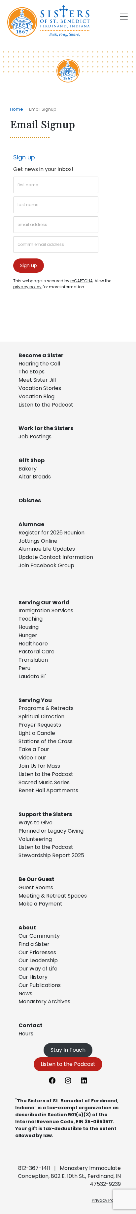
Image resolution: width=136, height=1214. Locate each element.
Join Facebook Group (46, 565)
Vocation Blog (36, 396)
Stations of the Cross (45, 741)
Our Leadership (38, 960)
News (25, 993)
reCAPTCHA (81, 281)
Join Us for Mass (39, 766)
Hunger (27, 635)
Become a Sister (40, 355)
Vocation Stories (39, 388)
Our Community (39, 936)
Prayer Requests (39, 725)
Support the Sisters (45, 814)
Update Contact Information (55, 557)
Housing (28, 627)
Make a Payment (40, 904)
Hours (25, 1033)
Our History (33, 977)
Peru (24, 668)
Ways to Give (35, 822)
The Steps (31, 371)
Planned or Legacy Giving (51, 831)
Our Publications (39, 985)
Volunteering (35, 839)
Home (16, 109)
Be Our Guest (36, 879)
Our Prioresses (37, 952)
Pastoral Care (36, 651)
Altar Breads (34, 476)
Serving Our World (43, 602)
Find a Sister (34, 944)
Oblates (29, 500)
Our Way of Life (37, 968)
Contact (30, 1025)
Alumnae (31, 524)
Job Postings (34, 436)
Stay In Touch (68, 1050)
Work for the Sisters (45, 428)
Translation (33, 660)
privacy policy (27, 287)
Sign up (24, 157)
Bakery (27, 468)
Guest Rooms (35, 887)
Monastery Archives (44, 1001)
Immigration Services (45, 610)
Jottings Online (37, 541)
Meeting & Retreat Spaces (52, 896)
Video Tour (32, 757)
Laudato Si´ (32, 676)
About (27, 927)
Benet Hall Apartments (48, 790)
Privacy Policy (106, 1200)
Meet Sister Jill (37, 380)
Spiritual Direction (41, 716)
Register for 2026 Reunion (51, 532)
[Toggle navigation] (124, 16)
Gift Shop (31, 460)
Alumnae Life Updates (46, 549)
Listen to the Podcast (45, 405)
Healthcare (33, 643)
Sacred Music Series (44, 782)
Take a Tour (33, 749)
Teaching (30, 619)
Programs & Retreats (46, 708)
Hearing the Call (39, 363)
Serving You (35, 700)
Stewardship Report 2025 (51, 855)
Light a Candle (36, 733)
